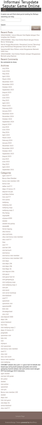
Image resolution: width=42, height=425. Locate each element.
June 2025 (6, 98)
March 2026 (6, 79)
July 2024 (5, 127)
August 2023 (6, 156)
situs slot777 (6, 239)
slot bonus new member (10, 255)
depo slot (4, 397)
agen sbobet (5, 373)
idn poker (4, 379)
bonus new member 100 (10, 181)
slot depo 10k (7, 263)
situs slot (4, 354)
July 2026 (5, 68)
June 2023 (6, 162)
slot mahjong (5, 362)
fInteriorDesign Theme (13, 422)
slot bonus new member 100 (12, 258)
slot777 (5, 298)
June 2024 (6, 130)
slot (2, 341)
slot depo (5, 261)
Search (3, 25)
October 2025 (7, 87)
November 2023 (8, 148)
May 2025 (5, 100)
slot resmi (5, 290)
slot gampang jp (8, 279)
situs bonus (6, 231)
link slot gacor (6, 400)
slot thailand (6, 295)
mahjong (5, 202)
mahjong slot (7, 205)
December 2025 (7, 82)
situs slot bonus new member (12, 237)
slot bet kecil (6, 250)
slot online (4, 384)
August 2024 (6, 124)
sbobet (4, 221)
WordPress (33, 422)
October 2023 (7, 151)
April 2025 (6, 103)
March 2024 (6, 138)
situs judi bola (7, 234)
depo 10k (4, 319)
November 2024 (8, 116)
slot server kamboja (9, 293)
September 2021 (8, 170)
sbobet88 (5, 226)
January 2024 (7, 143)
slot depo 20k (7, 266)
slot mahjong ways (8, 282)
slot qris (5, 287)
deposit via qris (7, 192)
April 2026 (6, 76)
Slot (3, 242)
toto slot (5, 309)
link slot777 (6, 197)
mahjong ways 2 (8, 210)
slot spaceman (6, 346)
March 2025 (6, 106)
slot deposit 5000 (7, 317)
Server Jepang (7, 229)
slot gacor (5, 274)
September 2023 (8, 154)
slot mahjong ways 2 (9, 285)
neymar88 (5, 215)
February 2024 (7, 140)
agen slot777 (7, 176)
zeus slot (5, 314)
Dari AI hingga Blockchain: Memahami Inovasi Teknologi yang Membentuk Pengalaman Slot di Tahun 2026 (20, 45)
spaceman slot (7, 303)
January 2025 (7, 111)
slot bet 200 (6, 247)
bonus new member (8, 359)
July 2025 (5, 95)
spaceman (5, 301)
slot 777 (5, 245)
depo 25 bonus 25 (8, 189)
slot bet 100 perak (7, 376)
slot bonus (6, 253)
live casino (6, 200)
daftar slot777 (7, 186)
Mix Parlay (5, 213)
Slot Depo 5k (6, 269)
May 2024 (5, 132)
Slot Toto (4, 325)
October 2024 (7, 119)
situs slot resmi (6, 357)
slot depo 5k (5, 403)
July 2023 (5, 159)
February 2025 (7, 108)
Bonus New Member (9, 178)
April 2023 (6, 167)
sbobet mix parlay (8, 223)
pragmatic (4, 333)
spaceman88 (6, 306)
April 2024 (6, 135)
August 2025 (6, 92)
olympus (4, 343)
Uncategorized (7, 311)
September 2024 (8, 122)
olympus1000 (7, 218)
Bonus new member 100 (9, 392)
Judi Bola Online (8, 194)
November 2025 (8, 84)
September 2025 (8, 90)
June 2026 (6, 71)
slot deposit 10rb (8, 271)
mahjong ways (7, 208)
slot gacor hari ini (8, 277)
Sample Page (20, 416)
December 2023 (7, 146)
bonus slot (6, 184)
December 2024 (7, 114)
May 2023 (5, 164)
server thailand (6, 322)
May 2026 (5, 74)
